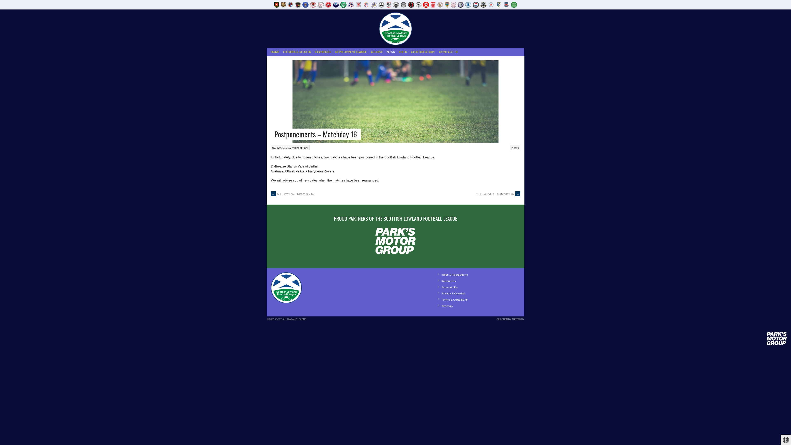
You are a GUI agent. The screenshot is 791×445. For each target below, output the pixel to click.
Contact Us (448, 52)
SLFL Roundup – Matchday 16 (497, 194)
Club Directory (423, 52)
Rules (403, 52)
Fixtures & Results (297, 52)
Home (275, 52)
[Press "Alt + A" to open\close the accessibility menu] (786, 440)
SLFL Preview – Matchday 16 (293, 194)
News (391, 52)
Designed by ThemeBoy (510, 319)
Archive (377, 52)
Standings (323, 52)
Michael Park (300, 147)
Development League (351, 52)
